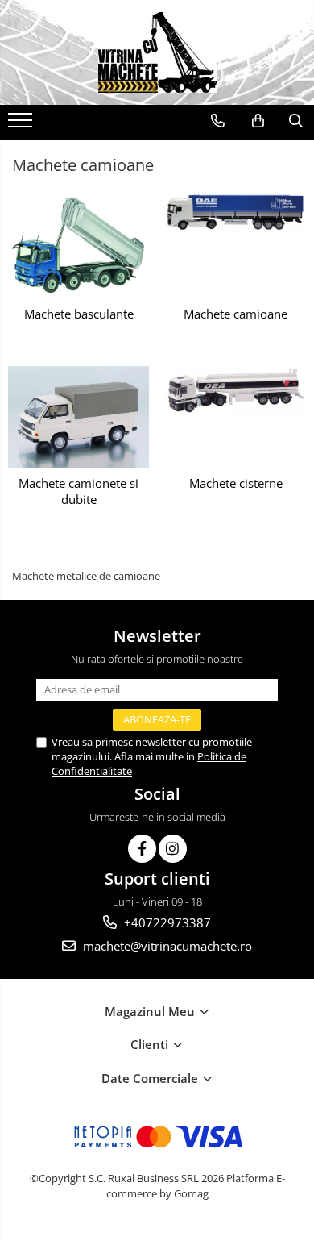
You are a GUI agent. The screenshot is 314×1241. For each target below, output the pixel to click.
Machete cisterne (236, 483)
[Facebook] (142, 849)
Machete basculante (79, 314)
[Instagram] (173, 849)
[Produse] (22, 125)
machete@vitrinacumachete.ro (166, 946)
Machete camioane (235, 314)
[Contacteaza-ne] (218, 121)
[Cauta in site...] (296, 121)
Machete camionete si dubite (78, 491)
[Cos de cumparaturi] (258, 121)
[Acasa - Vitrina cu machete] (157, 52)
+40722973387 (166, 922)
